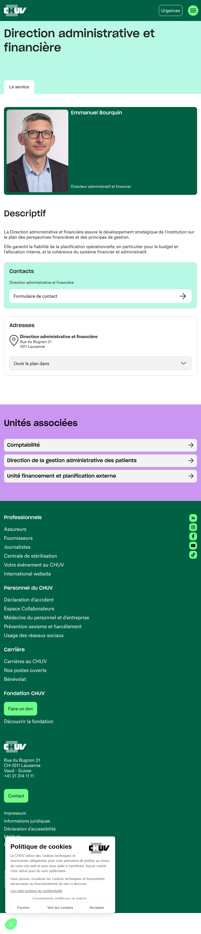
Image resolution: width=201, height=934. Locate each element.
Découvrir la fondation (28, 721)
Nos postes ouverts (25, 670)
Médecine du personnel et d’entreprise (46, 617)
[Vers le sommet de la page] (189, 922)
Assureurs (15, 529)
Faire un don (22, 708)
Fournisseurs (18, 538)
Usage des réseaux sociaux (34, 635)
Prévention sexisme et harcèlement (43, 626)
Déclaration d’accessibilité (30, 828)
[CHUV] (15, 10)
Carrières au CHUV (25, 661)
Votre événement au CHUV (34, 565)
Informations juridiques (27, 821)
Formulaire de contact (35, 296)
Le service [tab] (19, 86)
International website (27, 573)
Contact (16, 795)
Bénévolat (15, 679)
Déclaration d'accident (29, 599)
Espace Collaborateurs (29, 608)
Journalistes (17, 547)
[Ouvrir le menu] (193, 10)
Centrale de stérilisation (30, 556)
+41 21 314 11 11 (19, 775)
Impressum (15, 813)
